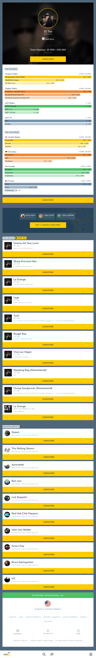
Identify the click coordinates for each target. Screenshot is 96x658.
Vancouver (9, 173)
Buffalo (8, 146)
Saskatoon (9, 176)
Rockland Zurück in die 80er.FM (17, 98)
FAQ (78, 633)
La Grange (20, 279)
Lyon (7, 187)
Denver (8, 143)
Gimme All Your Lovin (26, 243)
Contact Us (48, 633)
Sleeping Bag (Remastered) (30, 370)
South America (70, 617)
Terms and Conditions (41, 641)
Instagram (17, 633)
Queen (16, 432)
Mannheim (9, 155)
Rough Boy (20, 334)
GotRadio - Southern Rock (15, 91)
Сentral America (51, 617)
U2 (13, 578)
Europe (12, 617)
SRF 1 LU (8, 109)
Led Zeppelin (19, 497)
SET (6, 121)
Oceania (48, 621)
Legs (16, 297)
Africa (83, 617)
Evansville (9, 140)
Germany (12, 151)
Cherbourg (9, 190)
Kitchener (8, 169)
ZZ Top (17, 245)
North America (33, 617)
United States (14, 137)
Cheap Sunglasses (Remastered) (33, 388)
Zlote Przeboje (10, 106)
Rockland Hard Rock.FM (14, 95)
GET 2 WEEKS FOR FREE (48, 225)
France (11, 181)
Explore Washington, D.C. (49, 595)
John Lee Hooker (21, 409)
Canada (11, 166)
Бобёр (7, 124)
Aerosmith (18, 465)
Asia (21, 617)
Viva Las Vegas (23, 352)
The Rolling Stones (23, 448)
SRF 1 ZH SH (10, 112)
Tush (16, 315)
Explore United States (48, 609)
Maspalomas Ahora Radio (15, 77)
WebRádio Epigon (12, 80)
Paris (7, 184)
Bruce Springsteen (23, 562)
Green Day (18, 546)
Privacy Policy (21, 641)
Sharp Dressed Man (25, 261)
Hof (6, 158)
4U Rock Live (10, 83)
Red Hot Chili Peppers (25, 513)
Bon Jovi (16, 481)
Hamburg (8, 161)
